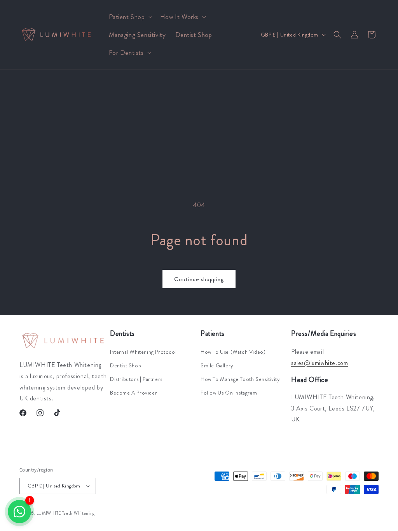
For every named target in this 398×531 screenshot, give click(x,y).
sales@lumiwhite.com (319, 362)
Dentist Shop (125, 365)
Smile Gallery (217, 365)
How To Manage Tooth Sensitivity (240, 379)
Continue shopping (199, 279)
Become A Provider (133, 393)
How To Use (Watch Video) (233, 352)
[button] (129, 17)
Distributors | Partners (136, 379)
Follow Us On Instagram (229, 393)
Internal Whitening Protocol (143, 352)
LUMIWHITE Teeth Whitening (66, 513)
